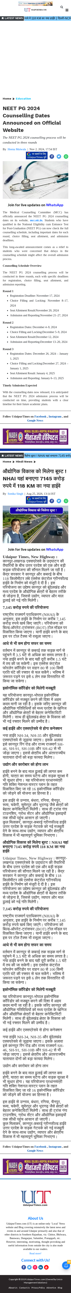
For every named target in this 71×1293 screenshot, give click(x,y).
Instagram (55, 416)
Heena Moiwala (17, 149)
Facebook (40, 416)
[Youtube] (46, 1267)
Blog (60, 1287)
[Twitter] (29, 1267)
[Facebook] (23, 1267)
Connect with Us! (35, 1260)
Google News (35, 420)
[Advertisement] (35, 59)
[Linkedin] (40, 1267)
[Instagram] (35, 1267)
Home (7, 98)
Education (23, 98)
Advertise (51, 1287)
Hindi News (24, 461)
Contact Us (24, 1287)
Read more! (35, 1253)
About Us (35, 1218)
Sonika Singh (15, 493)
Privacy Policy (38, 1287)
